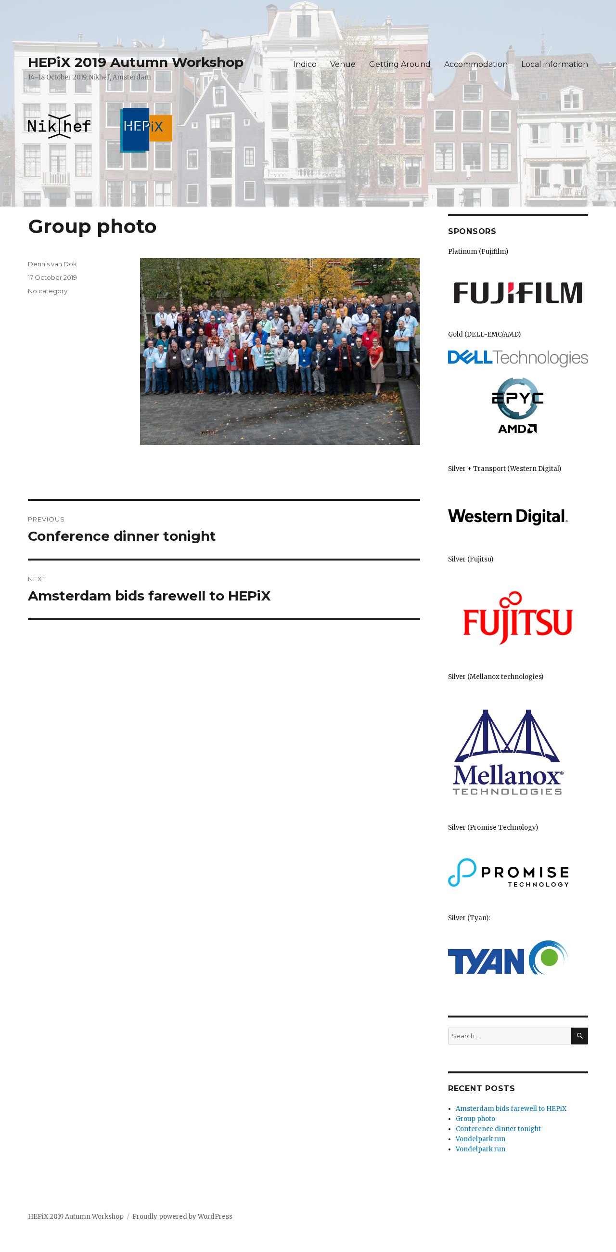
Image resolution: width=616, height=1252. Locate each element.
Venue (343, 64)
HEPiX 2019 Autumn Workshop (136, 62)
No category (47, 291)
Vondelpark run (480, 1139)
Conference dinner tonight (498, 1129)
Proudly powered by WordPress (182, 1217)
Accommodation (476, 64)
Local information (554, 64)
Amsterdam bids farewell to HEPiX (511, 1109)
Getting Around (400, 64)
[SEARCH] (579, 1036)
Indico (305, 64)
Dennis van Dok (52, 264)
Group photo (475, 1119)
